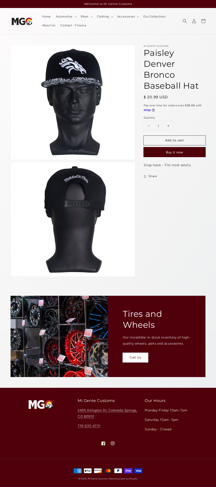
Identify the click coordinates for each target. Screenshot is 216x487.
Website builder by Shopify (123, 478)
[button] (184, 21)
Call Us (135, 357)
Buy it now (174, 152)
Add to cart (174, 140)
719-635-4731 (89, 426)
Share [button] (152, 176)
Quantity (149, 117)
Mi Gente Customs (98, 478)
